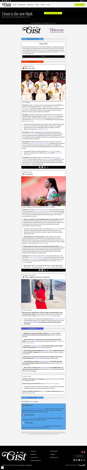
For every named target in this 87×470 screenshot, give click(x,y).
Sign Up (44, 56)
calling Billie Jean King (44, 50)
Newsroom (33, 454)
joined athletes (45, 367)
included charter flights (42, 243)
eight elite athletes (48, 350)
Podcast (43, 4)
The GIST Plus (30, 4)
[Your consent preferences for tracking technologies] (2, 467)
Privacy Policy (29, 465)
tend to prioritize (33, 259)
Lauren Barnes (47, 267)
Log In (83, 0)
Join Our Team (34, 457)
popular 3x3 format (29, 121)
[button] (47, 167)
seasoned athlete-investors (29, 134)
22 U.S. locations (37, 358)
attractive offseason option (38, 119)
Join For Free (79, 4)
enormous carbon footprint (41, 211)
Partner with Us (54, 457)
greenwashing (56, 229)
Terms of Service (21, 465)
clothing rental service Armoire (44, 316)
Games (37, 4)
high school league (47, 159)
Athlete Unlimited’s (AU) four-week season (39, 143)
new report (51, 213)
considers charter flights (41, 209)
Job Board (33, 451)
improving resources (44, 361)
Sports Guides (53, 451)
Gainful (36, 265)
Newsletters (21, 4)
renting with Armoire (58, 319)
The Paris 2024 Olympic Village (30, 418)
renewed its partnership (36, 346)
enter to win (43, 391)
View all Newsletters (53, 13)
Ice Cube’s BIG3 (52, 151)
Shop (48, 4)
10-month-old (61, 52)
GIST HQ (31, 401)
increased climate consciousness (36, 257)
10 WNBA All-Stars (51, 116)
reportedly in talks (34, 341)
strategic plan (52, 333)
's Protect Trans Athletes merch (32, 426)
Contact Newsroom (36, 460)
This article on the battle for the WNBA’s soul (33, 408)
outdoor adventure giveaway (52, 383)
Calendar (52, 454)
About (14, 4)
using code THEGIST (32, 322)
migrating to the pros (42, 129)
